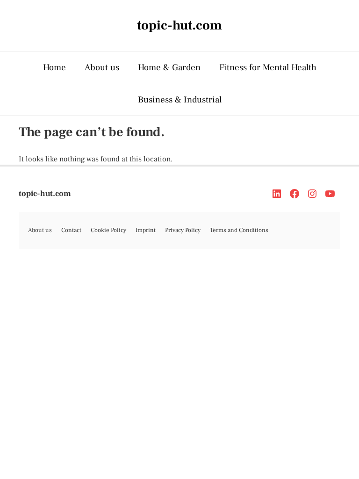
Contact (71, 230)
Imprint (146, 230)
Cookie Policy (108, 230)
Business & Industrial (180, 99)
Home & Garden (169, 67)
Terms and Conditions (239, 230)
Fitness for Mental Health (267, 67)
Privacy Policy (183, 230)
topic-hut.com (45, 194)
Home (54, 67)
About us (102, 67)
